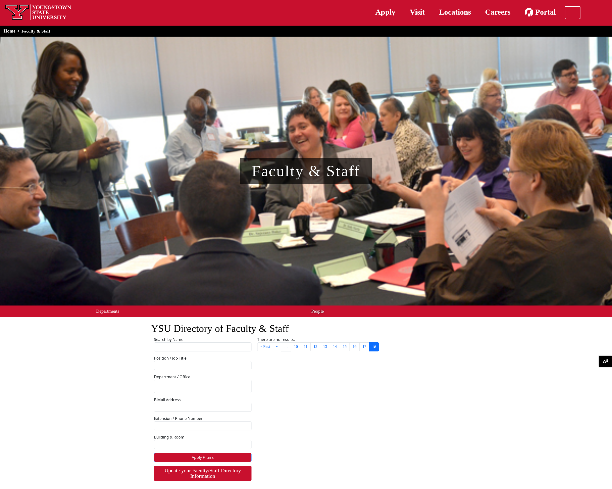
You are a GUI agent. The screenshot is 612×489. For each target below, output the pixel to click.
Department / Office (172, 376)
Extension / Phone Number (178, 418)
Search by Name (168, 339)
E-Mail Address (167, 399)
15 (345, 347)
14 (335, 347)
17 (364, 347)
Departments (107, 311)
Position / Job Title (170, 358)
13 (325, 347)
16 (354, 347)
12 (315, 347)
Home (9, 30)
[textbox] (168, 385)
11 (305, 347)
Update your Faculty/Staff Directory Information (202, 473)
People (317, 311)
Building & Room (169, 437)
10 (296, 347)
